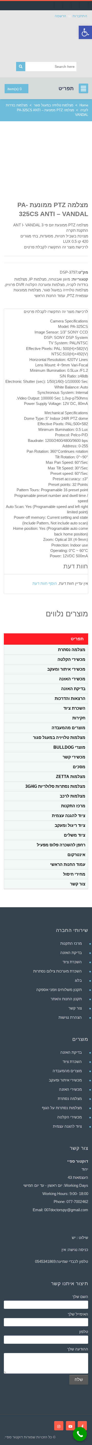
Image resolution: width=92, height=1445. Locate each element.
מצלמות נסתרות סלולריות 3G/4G (55, 786)
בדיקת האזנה (73, 689)
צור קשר (77, 884)
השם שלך (80, 1296)
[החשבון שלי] (58, 5)
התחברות (80, 16)
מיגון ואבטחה (59, 279)
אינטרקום (76, 855)
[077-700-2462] (83, 5)
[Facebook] (82, 1425)
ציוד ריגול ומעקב (70, 825)
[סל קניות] (67, 5)
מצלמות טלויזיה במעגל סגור (53, 105)
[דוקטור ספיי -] (46, 39)
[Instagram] (58, 1425)
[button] (85, 32)
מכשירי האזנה (72, 679)
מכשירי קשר (74, 757)
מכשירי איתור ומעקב (66, 669)
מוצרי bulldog (69, 747)
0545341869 (45, 1261)
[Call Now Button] (80, 1434)
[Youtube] (70, 1425)
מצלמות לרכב (72, 796)
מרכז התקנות (73, 806)
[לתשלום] (75, 5)
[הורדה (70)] (61, 167)
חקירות (78, 718)
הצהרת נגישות (70, 1017)
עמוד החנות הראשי (49, 295)
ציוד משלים (74, 835)
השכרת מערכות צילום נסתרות (57, 971)
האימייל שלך (78, 1314)
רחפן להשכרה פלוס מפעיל (61, 845)
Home (83, 105)
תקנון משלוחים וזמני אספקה (59, 989)
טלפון (83, 1331)
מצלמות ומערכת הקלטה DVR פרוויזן (35, 284)
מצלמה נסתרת (71, 649)
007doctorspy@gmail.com (66, 1210)
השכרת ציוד (74, 708)
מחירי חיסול (74, 874)
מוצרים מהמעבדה (68, 728)
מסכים (79, 767)
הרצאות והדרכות (70, 698)
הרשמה (60, 16)
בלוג (78, 980)
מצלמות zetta (70, 776)
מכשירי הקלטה (71, 659)
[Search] (20, 66)
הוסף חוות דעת (44, 583)
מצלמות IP (38, 279)
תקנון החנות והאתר (66, 999)
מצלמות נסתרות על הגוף (62, 1108)
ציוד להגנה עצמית (68, 815)
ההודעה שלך (77, 1349)
